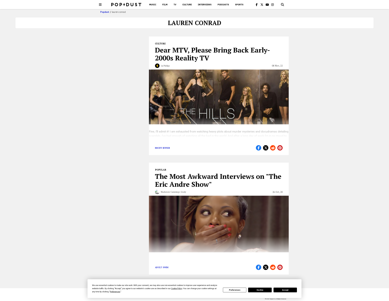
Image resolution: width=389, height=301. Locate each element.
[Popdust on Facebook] (256, 4)
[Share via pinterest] (280, 147)
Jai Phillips (165, 65)
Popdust (104, 12)
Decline (260, 290)
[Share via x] (265, 147)
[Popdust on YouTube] (267, 4)
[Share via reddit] (272, 147)
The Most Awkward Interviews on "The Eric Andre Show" (218, 180)
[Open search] (282, 4)
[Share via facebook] (258, 147)
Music (152, 4)
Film (164, 4)
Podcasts (223, 4)
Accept (285, 290)
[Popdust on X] (262, 4)
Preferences (234, 290)
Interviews (205, 4)
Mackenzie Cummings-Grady (173, 192)
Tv (175, 4)
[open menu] (100, 4)
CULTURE (187, 4)
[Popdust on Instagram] (272, 4)
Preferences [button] (115, 292)
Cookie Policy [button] (176, 288)
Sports (239, 4)
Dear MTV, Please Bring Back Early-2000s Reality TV (212, 53)
